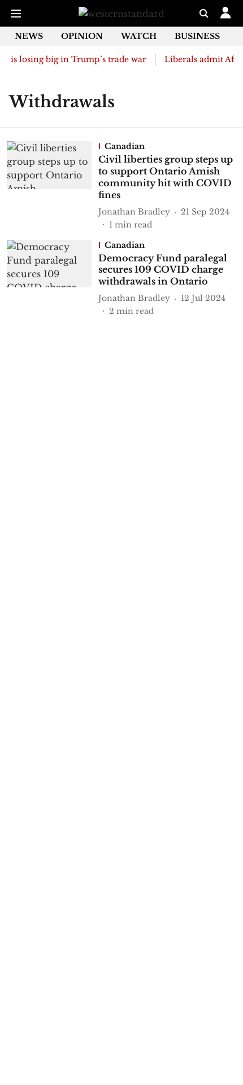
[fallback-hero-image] (52, 185)
